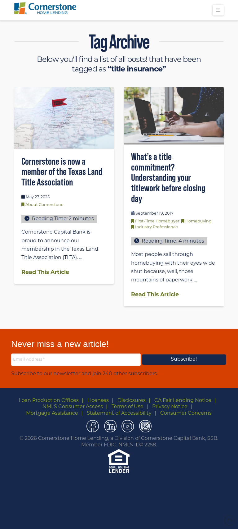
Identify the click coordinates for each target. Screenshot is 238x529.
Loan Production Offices (49, 400)
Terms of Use (127, 406)
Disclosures (131, 400)
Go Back (108, 517)
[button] (218, 10)
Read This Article (45, 272)
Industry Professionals (156, 227)
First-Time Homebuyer (157, 221)
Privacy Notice (169, 406)
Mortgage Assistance (52, 413)
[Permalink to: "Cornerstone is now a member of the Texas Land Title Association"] (64, 118)
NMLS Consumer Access (72, 406)
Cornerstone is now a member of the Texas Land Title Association (61, 171)
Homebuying (198, 221)
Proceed (132, 517)
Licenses (98, 400)
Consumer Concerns (186, 413)
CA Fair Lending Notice (182, 400)
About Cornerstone (44, 205)
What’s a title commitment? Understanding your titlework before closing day (168, 177)
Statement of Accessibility (119, 413)
